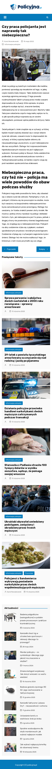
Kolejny (42, 249)
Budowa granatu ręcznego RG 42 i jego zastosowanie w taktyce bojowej (33, 690)
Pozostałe (29, 573)
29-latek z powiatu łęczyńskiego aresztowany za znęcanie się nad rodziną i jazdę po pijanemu (25, 357)
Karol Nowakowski (11, 41)
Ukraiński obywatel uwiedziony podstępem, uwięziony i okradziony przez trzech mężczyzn (24, 526)
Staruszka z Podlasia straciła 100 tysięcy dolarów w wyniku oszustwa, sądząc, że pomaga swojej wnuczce (26, 470)
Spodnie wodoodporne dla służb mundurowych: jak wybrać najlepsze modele (31, 731)
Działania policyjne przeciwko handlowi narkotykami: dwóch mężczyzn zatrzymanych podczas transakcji (24, 413)
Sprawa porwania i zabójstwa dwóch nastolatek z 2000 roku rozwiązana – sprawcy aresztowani (24, 302)
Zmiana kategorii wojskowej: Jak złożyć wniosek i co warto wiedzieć (33, 674)
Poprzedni (11, 249)
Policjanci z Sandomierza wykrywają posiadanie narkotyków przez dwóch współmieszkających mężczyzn (25, 583)
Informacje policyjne (12, 44)
